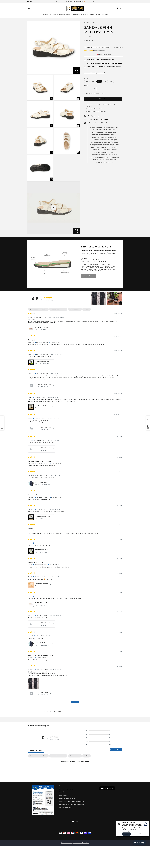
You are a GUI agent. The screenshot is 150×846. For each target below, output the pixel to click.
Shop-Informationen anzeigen (96, 111)
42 (112, 82)
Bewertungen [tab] (36, 750)
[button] (29, 8)
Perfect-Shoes (34, 836)
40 (99, 81)
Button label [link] (88, 276)
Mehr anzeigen (75, 702)
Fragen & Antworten (66, 789)
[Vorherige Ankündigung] (56, 1)
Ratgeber (62, 792)
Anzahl (86, 85)
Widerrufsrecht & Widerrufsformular (71, 801)
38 (87, 82)
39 (94, 82)
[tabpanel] (75, 506)
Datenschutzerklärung (67, 798)
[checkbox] (86, 309)
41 (106, 82)
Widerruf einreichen (107, 788)
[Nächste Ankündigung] (93, 1)
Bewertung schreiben (115, 749)
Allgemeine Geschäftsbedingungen (71, 804)
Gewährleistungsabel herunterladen (75, 843)
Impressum (63, 795)
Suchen (61, 786)
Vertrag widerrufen (65, 807)
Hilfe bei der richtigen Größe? (94, 73)
